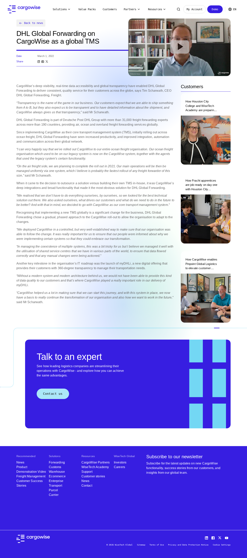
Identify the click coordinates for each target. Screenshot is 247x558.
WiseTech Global (124, 456)
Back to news (33, 23)
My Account (194, 9)
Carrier (53, 494)
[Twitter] (220, 537)
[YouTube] (227, 537)
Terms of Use (157, 545)
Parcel (53, 490)
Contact (86, 485)
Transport (55, 485)
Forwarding (57, 462)
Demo (215, 9)
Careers (119, 467)
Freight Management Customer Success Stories (30, 481)
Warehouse (57, 471)
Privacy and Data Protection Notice (188, 545)
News (20, 462)
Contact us (53, 394)
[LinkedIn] (38, 61)
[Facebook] (42, 61)
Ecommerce (57, 476)
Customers (110, 9)
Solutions (60, 9)
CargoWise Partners (95, 462)
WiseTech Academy (95, 467)
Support (86, 471)
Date (19, 56)
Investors (120, 462)
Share (19, 61)
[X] (47, 61)
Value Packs (87, 9)
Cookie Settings (222, 545)
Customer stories (93, 476)
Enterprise (56, 481)
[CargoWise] (24, 9)
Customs (55, 467)
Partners (130, 9)
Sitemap (141, 545)
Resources (155, 9)
